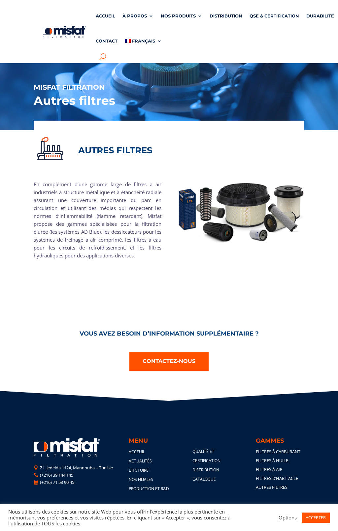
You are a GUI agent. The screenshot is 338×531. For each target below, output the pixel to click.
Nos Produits (178, 15)
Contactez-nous (169, 361)
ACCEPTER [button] (316, 517)
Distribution (226, 15)
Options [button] (288, 517)
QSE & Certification (274, 15)
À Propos (134, 15)
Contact (107, 41)
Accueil (105, 15)
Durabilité (320, 15)
